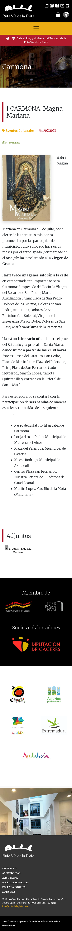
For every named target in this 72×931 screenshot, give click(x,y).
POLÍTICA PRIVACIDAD (15, 882)
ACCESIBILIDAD (11, 873)
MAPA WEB (8, 891)
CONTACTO (9, 868)
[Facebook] (57, 5)
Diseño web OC (9, 925)
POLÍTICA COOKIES (14, 887)
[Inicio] (18, 11)
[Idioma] (66, 16)
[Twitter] (67, 5)
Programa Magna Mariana (19, 550)
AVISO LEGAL (10, 877)
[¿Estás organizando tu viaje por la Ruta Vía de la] (36, 824)
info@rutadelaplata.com (15, 906)
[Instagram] (52, 5)
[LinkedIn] (46, 5)
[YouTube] (62, 5)
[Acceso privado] (58, 14)
